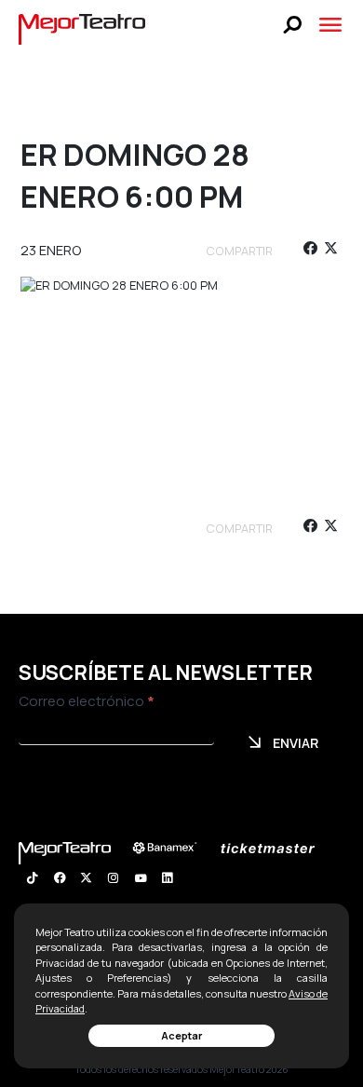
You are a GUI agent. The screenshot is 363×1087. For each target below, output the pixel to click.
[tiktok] (32, 880)
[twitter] (331, 251)
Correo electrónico (87, 701)
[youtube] (140, 880)
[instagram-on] (113, 880)
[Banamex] (174, 848)
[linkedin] (167, 880)
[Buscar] (292, 24)
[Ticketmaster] (277, 848)
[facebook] (309, 251)
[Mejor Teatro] (82, 28)
